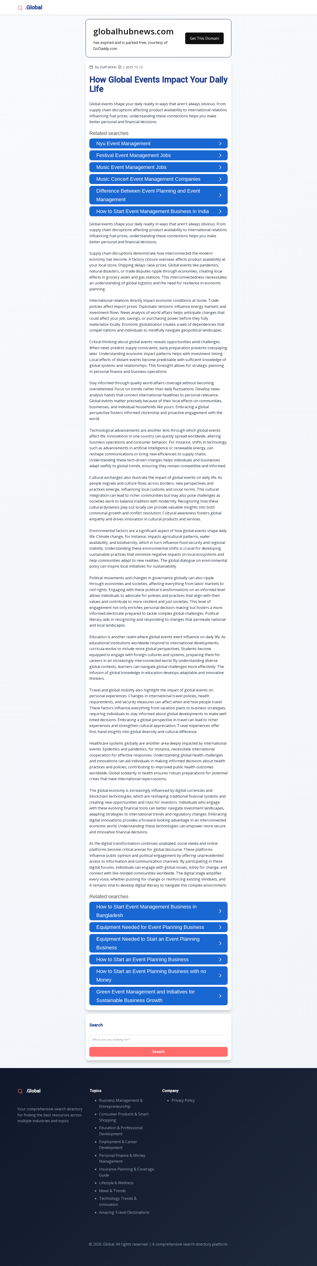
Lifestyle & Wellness (116, 1182)
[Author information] (120, 67)
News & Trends (112, 1190)
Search (158, 1052)
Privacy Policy (183, 1100)
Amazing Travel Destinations (124, 1212)
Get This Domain (204, 38)
